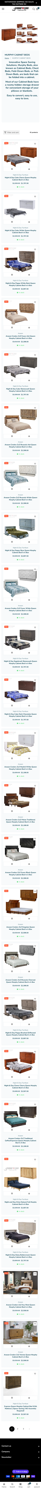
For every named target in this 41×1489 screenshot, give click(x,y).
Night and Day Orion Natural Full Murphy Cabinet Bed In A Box (20, 1203)
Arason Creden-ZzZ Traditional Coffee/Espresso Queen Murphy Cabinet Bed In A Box (20, 1140)
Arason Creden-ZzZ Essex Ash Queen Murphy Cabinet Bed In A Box (20, 337)
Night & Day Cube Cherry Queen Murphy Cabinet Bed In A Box (20, 179)
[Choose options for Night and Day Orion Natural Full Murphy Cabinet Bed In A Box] (11, 1194)
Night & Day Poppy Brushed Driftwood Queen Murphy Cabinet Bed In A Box (20, 1034)
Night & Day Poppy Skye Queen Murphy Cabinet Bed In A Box (20, 551)
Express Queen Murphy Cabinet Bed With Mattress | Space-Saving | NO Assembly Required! (20, 1408)
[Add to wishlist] (35, 143)
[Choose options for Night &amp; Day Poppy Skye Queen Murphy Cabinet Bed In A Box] (11, 542)
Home (7, 58)
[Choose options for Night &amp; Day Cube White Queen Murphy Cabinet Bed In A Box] (11, 222)
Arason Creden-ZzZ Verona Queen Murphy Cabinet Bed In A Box (20, 1356)
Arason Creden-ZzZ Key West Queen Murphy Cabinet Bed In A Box (20, 1306)
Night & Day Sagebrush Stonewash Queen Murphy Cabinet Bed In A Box (20, 662)
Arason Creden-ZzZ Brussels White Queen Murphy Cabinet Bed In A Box (20, 499)
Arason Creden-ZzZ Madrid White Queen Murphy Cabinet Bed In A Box (20, 768)
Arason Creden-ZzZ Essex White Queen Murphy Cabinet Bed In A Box (20, 609)
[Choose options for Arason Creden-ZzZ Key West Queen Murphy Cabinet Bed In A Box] (11, 1296)
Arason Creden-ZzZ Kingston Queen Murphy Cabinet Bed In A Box (20, 928)
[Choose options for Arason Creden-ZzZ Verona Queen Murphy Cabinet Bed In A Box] (11, 1346)
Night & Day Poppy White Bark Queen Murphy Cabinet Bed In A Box (20, 284)
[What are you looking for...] (34, 9)
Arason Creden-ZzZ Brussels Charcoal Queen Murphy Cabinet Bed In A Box (20, 981)
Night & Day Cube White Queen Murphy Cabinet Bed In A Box (20, 231)
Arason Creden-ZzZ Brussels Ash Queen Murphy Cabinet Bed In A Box (20, 446)
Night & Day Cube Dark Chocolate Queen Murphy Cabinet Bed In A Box (21, 715)
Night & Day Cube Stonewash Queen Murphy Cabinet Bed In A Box (20, 390)
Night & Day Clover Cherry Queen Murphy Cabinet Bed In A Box (20, 1087)
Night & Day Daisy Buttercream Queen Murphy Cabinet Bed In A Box (21, 1256)
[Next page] (29, 1429)
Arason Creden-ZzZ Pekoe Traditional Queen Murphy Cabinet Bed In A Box (20, 821)
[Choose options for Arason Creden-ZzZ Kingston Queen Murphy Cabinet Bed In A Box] (11, 919)
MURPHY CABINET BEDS (21, 58)
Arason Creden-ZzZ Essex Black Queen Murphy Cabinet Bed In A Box (20, 873)
